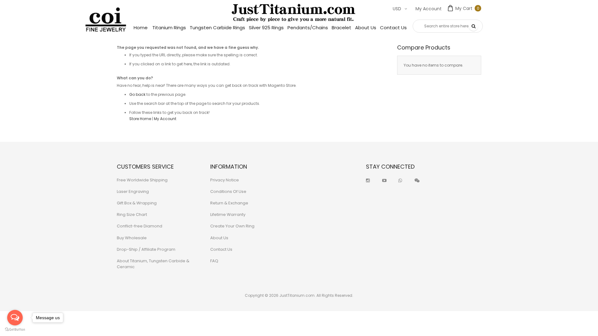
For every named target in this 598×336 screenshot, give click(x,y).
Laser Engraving (133, 191)
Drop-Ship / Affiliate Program (146, 249)
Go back (137, 94)
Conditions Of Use (228, 191)
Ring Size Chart (132, 214)
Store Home (140, 118)
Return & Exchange (229, 203)
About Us (219, 238)
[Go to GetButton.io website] (15, 330)
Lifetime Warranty (227, 214)
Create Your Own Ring (232, 226)
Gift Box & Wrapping (137, 203)
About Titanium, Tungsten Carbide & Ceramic (153, 264)
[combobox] (448, 26)
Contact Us (221, 249)
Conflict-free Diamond (139, 226)
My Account (428, 9)
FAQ (214, 261)
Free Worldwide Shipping (142, 180)
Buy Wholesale (132, 238)
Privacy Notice (224, 180)
